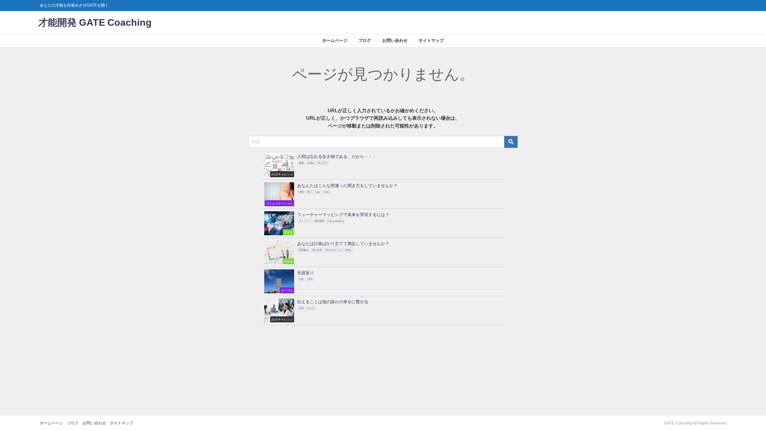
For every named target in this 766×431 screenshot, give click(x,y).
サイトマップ (431, 40)
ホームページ (334, 40)
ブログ (364, 40)
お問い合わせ (395, 40)
